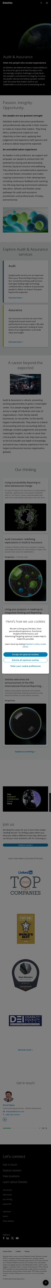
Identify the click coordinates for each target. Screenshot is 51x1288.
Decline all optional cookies (25, 660)
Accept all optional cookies (25, 654)
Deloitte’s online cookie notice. (34, 645)
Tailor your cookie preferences (25, 666)
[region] (25, 644)
